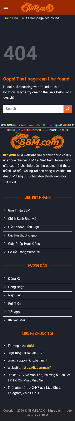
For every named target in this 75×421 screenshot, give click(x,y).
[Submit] (68, 109)
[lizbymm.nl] (37, 7)
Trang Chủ (10, 18)
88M (30, 346)
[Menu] (5, 7)
